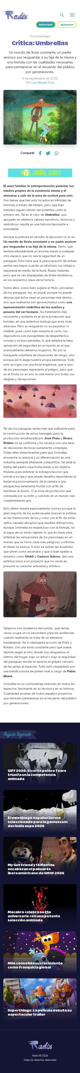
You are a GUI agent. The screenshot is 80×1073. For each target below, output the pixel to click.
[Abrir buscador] (62, 15)
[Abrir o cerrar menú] (72, 15)
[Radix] (15, 15)
